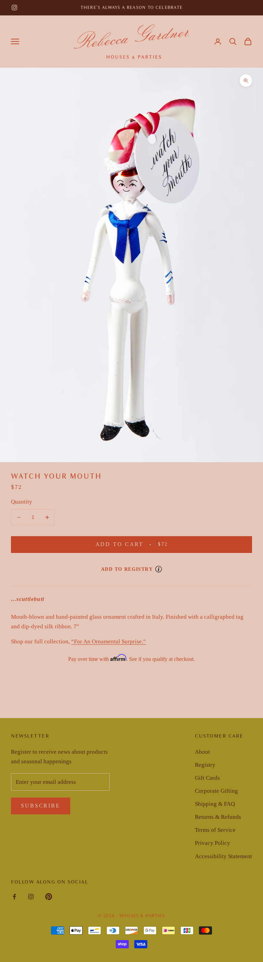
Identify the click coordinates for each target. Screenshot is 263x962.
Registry (205, 765)
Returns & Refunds (218, 817)
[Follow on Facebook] (14, 896)
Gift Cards (207, 778)
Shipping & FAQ (215, 804)
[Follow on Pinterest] (48, 896)
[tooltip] (158, 569)
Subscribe (40, 806)
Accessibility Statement (223, 856)
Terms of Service (215, 830)
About (202, 752)
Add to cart (142, 544)
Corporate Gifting (216, 791)
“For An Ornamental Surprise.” (108, 641)
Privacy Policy (212, 843)
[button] (233, 41)
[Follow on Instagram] (14, 7)
